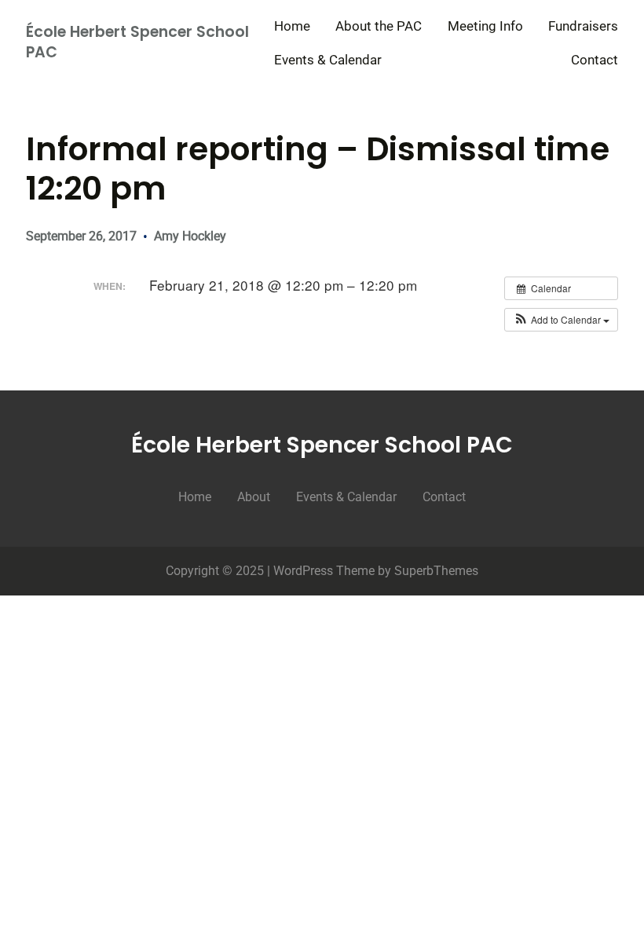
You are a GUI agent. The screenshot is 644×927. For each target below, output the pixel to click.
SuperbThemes (436, 570)
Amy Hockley (190, 236)
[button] (561, 320)
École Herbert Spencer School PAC (137, 42)
